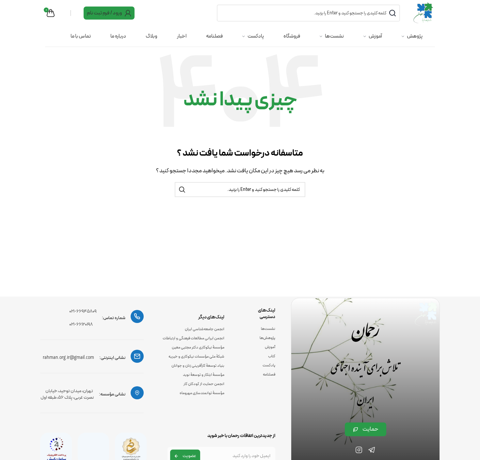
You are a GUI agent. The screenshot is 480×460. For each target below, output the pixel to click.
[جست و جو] (182, 189)
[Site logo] (424, 13)
